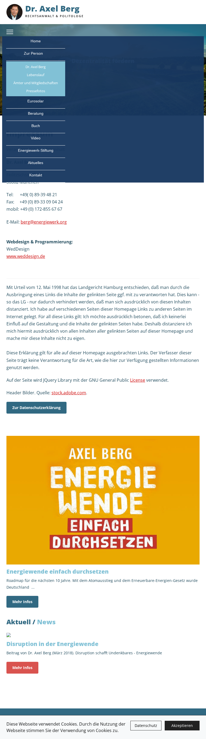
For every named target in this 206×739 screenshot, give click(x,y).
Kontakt (35, 175)
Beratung (35, 113)
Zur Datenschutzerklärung (36, 407)
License (137, 380)
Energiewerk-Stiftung (35, 150)
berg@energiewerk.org (44, 222)
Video (36, 138)
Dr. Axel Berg (35, 66)
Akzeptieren (182, 725)
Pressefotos (35, 90)
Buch (35, 126)
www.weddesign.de (25, 256)
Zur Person (34, 53)
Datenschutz (146, 725)
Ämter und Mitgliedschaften (35, 82)
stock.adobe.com (69, 393)
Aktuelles (35, 163)
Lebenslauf (35, 74)
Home (36, 41)
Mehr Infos (22, 601)
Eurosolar (35, 101)
